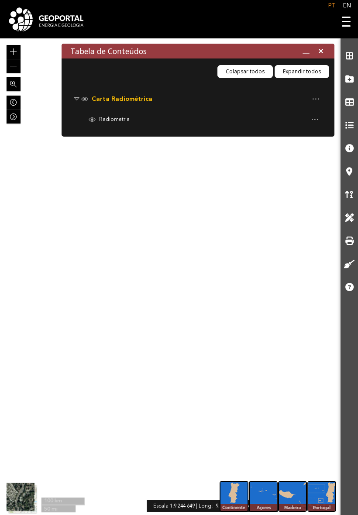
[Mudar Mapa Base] (349, 56)
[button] (14, 52)
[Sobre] (349, 287)
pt (332, 5)
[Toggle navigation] (343, 20)
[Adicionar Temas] (349, 79)
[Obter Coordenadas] (349, 171)
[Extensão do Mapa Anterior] (14, 103)
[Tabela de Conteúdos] (349, 102)
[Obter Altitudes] (349, 194)
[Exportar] (349, 241)
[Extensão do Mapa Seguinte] (14, 117)
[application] (170, 276)
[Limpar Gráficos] (349, 264)
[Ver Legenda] (349, 125)
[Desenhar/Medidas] (349, 217)
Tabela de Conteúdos (108, 51)
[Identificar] (349, 148)
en (347, 5)
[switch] (194, 99)
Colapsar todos (245, 71)
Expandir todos (302, 71)
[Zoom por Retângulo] (14, 84)
